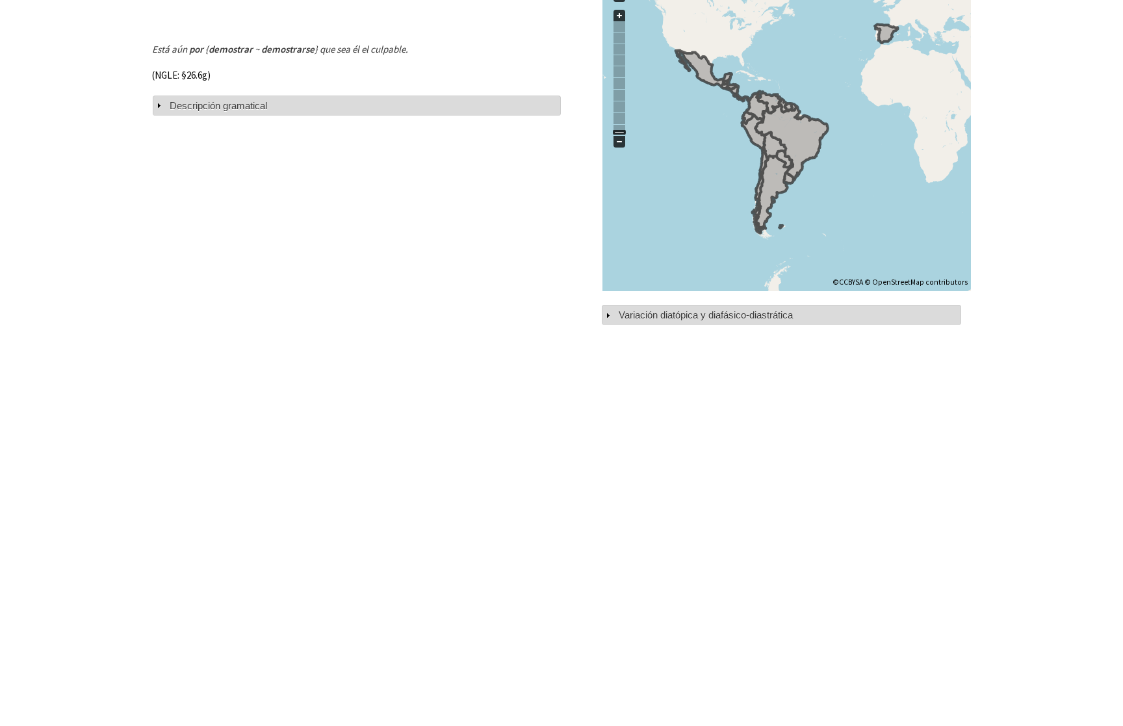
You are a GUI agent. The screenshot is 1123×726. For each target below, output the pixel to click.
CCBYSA (851, 282)
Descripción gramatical (218, 105)
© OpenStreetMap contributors (916, 282)
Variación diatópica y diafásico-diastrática (706, 314)
